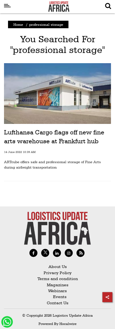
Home (18, 24)
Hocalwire (67, 323)
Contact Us (57, 302)
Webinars (57, 290)
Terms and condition (57, 278)
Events (58, 296)
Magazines (57, 284)
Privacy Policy (58, 272)
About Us (57, 266)
